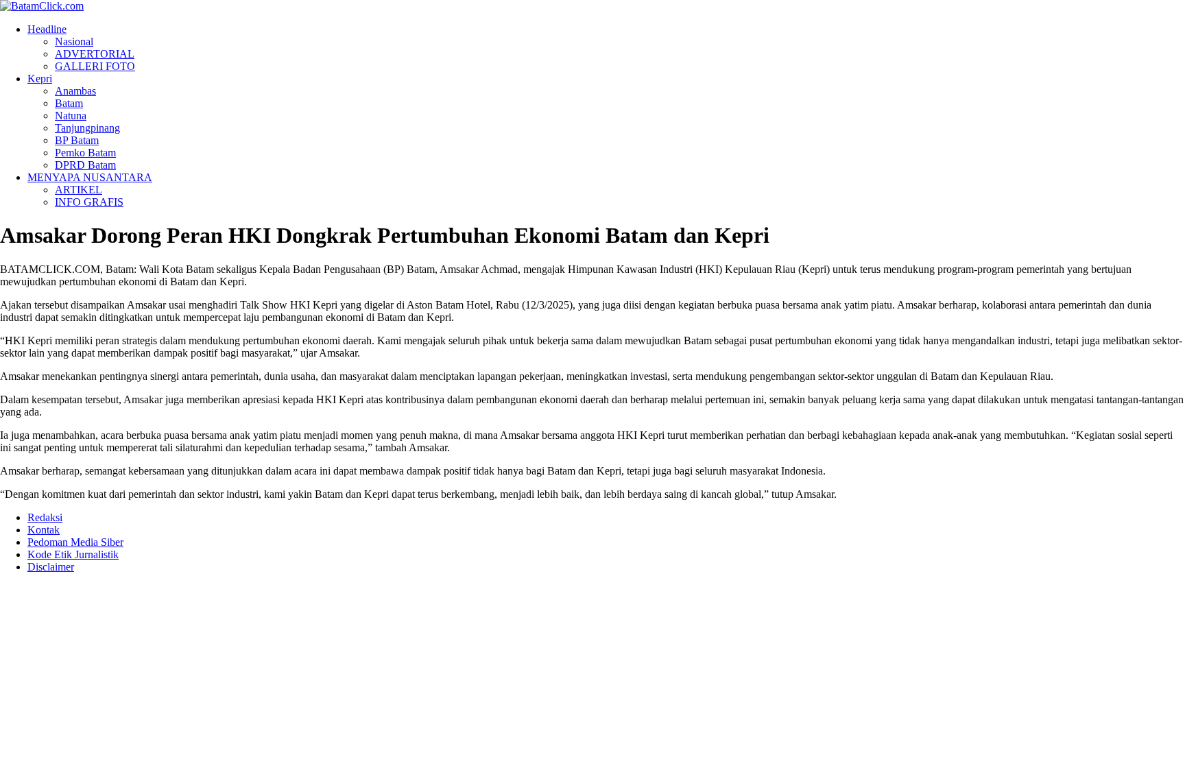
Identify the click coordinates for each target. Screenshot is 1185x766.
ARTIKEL (78, 189)
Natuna (70, 115)
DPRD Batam (85, 165)
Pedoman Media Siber (75, 542)
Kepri (39, 78)
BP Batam (77, 140)
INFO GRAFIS (89, 202)
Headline (47, 29)
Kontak (43, 530)
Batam (69, 103)
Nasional (74, 41)
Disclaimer (50, 567)
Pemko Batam (85, 152)
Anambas (75, 91)
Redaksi (44, 517)
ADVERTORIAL (94, 54)
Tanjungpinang (87, 128)
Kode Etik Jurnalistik (73, 554)
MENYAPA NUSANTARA (89, 177)
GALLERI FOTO (95, 66)
